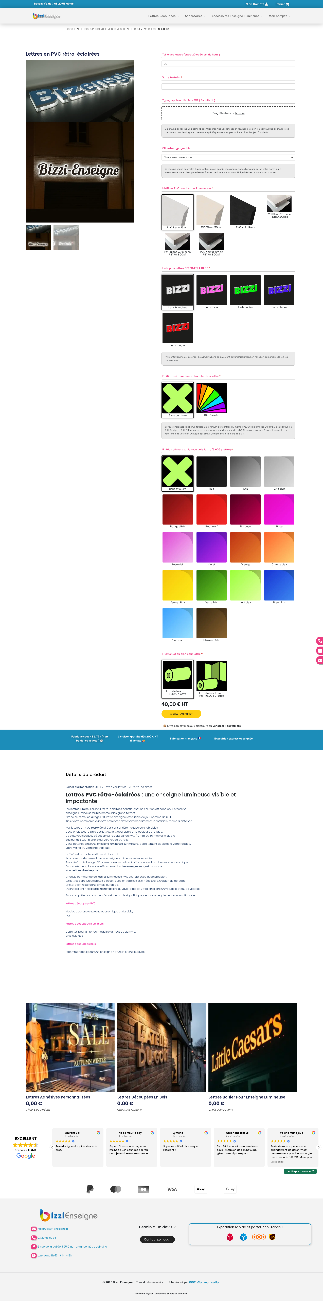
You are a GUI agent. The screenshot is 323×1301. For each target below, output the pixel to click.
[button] (318, 1147)
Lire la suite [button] (223, 1162)
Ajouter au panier (181, 714)
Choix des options (38, 1109)
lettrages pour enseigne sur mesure (102, 29)
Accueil (71, 29)
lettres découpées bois (81, 944)
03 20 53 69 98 (64, 3)
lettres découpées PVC (80, 903)
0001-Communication (205, 1282)
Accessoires (193, 16)
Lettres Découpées (161, 16)
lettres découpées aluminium (85, 923)
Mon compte (278, 16)
